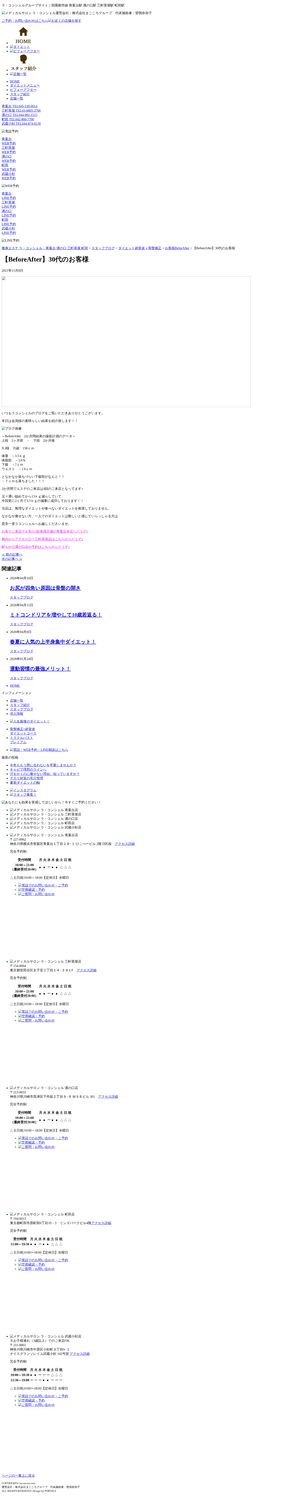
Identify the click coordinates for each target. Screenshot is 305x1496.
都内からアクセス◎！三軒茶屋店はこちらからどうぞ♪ (42, 539)
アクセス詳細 (125, 844)
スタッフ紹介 (20, 94)
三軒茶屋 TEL (21, 110)
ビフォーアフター (23, 90)
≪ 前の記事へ (12, 554)
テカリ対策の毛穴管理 (26, 778)
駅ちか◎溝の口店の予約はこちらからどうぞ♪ (36, 547)
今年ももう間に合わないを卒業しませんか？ (43, 765)
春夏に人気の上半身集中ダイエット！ (53, 641)
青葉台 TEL (19, 106)
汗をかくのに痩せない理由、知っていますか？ (45, 774)
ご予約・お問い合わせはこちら (25, 20)
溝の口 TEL (19, 115)
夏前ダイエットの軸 (25, 782)
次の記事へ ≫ (12, 559)
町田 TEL (18, 119)
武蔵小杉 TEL (21, 123)
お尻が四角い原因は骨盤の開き (45, 588)
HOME (15, 81)
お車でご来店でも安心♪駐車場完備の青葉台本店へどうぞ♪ (45, 531)
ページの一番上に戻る (18, 1475)
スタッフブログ (21, 597)
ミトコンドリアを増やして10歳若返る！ (56, 614)
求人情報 (16, 713)
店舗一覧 (16, 98)
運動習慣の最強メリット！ (40, 668)
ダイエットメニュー (25, 85)
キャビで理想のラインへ (28, 769)
